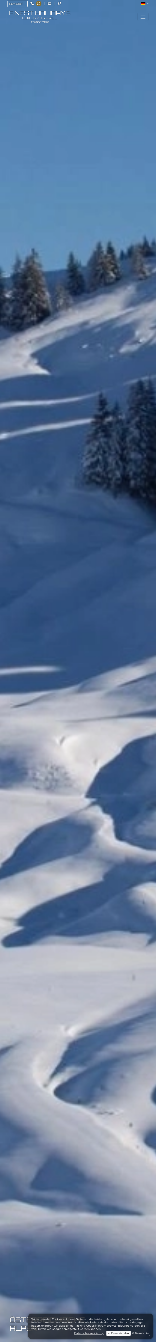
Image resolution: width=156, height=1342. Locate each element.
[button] (145, 4)
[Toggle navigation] (143, 17)
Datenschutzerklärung (89, 1333)
